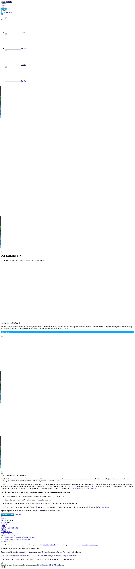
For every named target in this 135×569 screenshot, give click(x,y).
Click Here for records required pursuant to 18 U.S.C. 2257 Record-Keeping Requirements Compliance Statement (39, 556)
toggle (3, 10)
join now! (4, 9)
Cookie (44, 565)
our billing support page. (90, 545)
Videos (3, 5)
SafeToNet (85, 488)
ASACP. (93, 488)
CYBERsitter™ (66, 488)
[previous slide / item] (2, 19)
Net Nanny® (76, 488)
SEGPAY (46, 545)
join (2, 14)
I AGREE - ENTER (7, 514)
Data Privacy (54, 565)
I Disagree (17, 514)
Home (23, 32)
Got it (3, 567)
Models (3, 4)
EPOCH (52, 545)
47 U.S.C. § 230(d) (11, 484)
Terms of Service (35, 507)
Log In (3, 7)
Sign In (23, 81)
